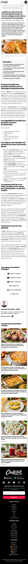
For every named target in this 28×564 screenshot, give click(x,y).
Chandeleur (14, 506)
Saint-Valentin (14, 508)
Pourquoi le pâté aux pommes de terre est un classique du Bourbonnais (13, 65)
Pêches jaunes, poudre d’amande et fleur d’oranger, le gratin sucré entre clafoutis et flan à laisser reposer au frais (13, 368)
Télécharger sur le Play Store (19, 478)
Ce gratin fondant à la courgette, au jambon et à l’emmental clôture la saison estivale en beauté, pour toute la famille (13, 392)
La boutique (14, 525)
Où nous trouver (14, 527)
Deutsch (15, 544)
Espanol (14, 549)
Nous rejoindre (14, 537)
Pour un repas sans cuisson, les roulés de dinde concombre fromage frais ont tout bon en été (14, 438)
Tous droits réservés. (22, 559)
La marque (14, 523)
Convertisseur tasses (14, 518)
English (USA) (15, 547)
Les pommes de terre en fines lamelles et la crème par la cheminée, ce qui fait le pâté (14, 75)
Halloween (14, 511)
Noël (14, 513)
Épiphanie (14, 504)
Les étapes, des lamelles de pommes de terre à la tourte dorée (13, 72)
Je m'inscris (14, 497)
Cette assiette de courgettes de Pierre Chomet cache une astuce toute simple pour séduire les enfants (13, 415)
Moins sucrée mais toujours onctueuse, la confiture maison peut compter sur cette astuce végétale (13, 461)
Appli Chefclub (14, 530)
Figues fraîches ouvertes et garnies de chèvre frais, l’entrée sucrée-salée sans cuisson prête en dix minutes (12, 345)
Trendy (15, 6)
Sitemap (20, 561)
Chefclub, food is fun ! (7, 6)
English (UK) (14, 546)
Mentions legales (14, 533)
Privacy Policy (8, 561)
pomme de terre (19, 93)
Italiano (14, 552)
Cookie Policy (15, 561)
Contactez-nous (14, 535)
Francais (15, 542)
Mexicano (15, 551)
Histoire (14, 528)
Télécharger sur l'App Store (8, 478)
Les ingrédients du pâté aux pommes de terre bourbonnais (13, 68)
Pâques (13, 509)
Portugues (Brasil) (14, 554)
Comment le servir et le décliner (12, 78)
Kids (14, 514)
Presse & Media (14, 532)
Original (14, 516)
